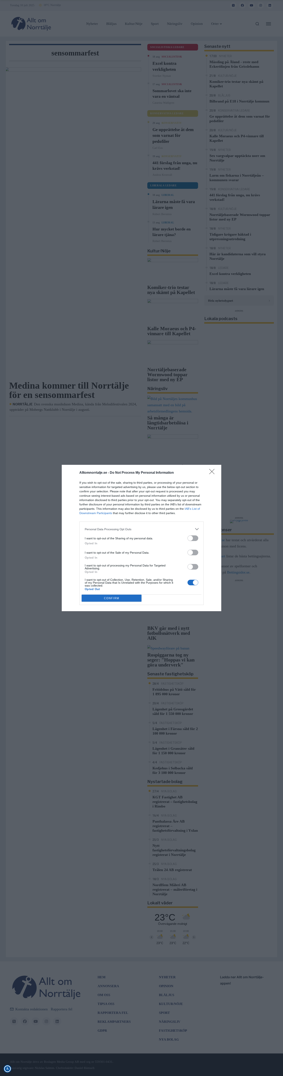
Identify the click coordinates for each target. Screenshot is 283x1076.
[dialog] (141, 538)
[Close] (213, 473)
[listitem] (141, 529)
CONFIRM (111, 598)
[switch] (192, 538)
